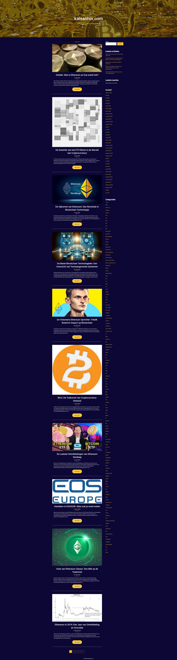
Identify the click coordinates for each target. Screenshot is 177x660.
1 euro (107, 202)
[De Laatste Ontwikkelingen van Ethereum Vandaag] (77, 437)
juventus (107, 420)
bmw (107, 276)
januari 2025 (108, 142)
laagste (107, 431)
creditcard (108, 326)
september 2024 (109, 153)
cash (107, 289)
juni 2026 (107, 98)
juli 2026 (107, 95)
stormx (107, 486)
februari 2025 (108, 140)
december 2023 (109, 177)
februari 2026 (108, 108)
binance (107, 239)
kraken (107, 428)
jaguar (107, 415)
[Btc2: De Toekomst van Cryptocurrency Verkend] (77, 370)
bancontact (108, 231)
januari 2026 (108, 111)
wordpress (108, 541)
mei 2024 (108, 163)
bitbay (107, 241)
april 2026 (108, 103)
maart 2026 (108, 105)
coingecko (108, 315)
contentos (108, 323)
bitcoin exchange (109, 252)
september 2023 (109, 184)
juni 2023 (107, 192)
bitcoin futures (109, 257)
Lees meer (77, 89)
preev (107, 465)
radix (107, 470)
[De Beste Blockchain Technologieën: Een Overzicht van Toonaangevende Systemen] (77, 246)
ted (106, 489)
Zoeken (107, 41)
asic (106, 226)
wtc (106, 547)
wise (107, 536)
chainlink (107, 294)
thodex (107, 499)
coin (106, 302)
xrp (106, 549)
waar (107, 526)
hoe (106, 399)
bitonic (107, 270)
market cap (108, 439)
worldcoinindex (109, 544)
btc (106, 281)
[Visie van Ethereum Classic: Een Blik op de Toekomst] (77, 547)
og (106, 449)
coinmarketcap (109, 318)
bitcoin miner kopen (110, 260)
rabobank (108, 468)
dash (107, 336)
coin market (108, 307)
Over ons (115, 2)
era (106, 368)
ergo (107, 370)
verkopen (108, 515)
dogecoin (108, 349)
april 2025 (108, 134)
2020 (107, 205)
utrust (107, 512)
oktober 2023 (108, 182)
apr (106, 218)
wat (106, 531)
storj (106, 483)
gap (106, 391)
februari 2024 (108, 171)
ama (107, 215)
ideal (107, 410)
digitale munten (109, 344)
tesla (107, 497)
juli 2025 (107, 127)
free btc (107, 389)
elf (106, 357)
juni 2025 (107, 129)
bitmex (107, 268)
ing (106, 412)
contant (107, 320)
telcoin (107, 491)
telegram (108, 494)
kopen (107, 426)
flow (106, 386)
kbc (106, 423)
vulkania (107, 523)
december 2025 (109, 113)
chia (106, 297)
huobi (107, 407)
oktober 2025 (108, 119)
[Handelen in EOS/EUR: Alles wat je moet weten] (77, 491)
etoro (107, 378)
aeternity (107, 210)
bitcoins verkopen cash (110, 262)
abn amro (108, 207)
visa (106, 518)
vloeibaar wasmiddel (110, 520)
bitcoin (107, 244)
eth (106, 373)
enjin (107, 365)
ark (106, 223)
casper (107, 291)
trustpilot (107, 505)
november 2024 (109, 148)
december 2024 (109, 145)
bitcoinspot (108, 265)
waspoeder (108, 528)
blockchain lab (109, 273)
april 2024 (108, 166)
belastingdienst (109, 236)
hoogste (107, 402)
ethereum (108, 376)
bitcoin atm (108, 247)
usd (106, 510)
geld (106, 394)
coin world (108, 310)
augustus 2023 (109, 187)
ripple (107, 481)
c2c (106, 286)
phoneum (108, 460)
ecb (106, 355)
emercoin (108, 360)
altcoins (107, 212)
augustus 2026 (109, 92)
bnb (106, 278)
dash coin (108, 339)
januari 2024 (108, 174)
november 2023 (109, 179)
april (106, 220)
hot (106, 405)
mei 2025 (108, 132)
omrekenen (108, 452)
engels (107, 362)
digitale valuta (109, 347)
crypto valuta (108, 328)
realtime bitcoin (109, 473)
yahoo (107, 552)
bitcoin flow (108, 255)
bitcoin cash (108, 249)
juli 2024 (107, 158)
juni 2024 (107, 161)
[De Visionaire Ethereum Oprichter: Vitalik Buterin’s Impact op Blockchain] (77, 303)
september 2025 (109, 121)
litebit (107, 433)
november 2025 (109, 116)
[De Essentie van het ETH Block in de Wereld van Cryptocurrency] (77, 122)
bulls (107, 283)
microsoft (108, 441)
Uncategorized (109, 507)
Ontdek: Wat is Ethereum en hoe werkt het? (77, 75)
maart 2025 (108, 137)
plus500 (107, 462)
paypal (107, 455)
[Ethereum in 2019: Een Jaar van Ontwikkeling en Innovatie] (77, 608)
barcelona (108, 233)
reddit (107, 478)
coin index (108, 305)
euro (107, 383)
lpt (106, 436)
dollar (107, 352)
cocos (107, 299)
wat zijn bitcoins (109, 533)
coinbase (107, 312)
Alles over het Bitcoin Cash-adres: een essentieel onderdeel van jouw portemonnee (114, 68)
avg (106, 228)
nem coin (108, 447)
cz (106, 333)
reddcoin (107, 476)
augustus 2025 (109, 124)
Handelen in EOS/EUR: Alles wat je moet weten (77, 506)
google (107, 397)
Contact (121, 2)
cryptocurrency (109, 331)
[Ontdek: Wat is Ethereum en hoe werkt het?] (77, 58)
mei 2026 (108, 100)
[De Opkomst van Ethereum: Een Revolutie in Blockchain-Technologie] (77, 189)
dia (106, 341)
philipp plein (108, 457)
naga (107, 444)
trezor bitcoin (108, 502)
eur (106, 381)
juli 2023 (107, 190)
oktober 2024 (108, 150)
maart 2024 (108, 169)
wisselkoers (108, 539)
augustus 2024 (109, 155)
